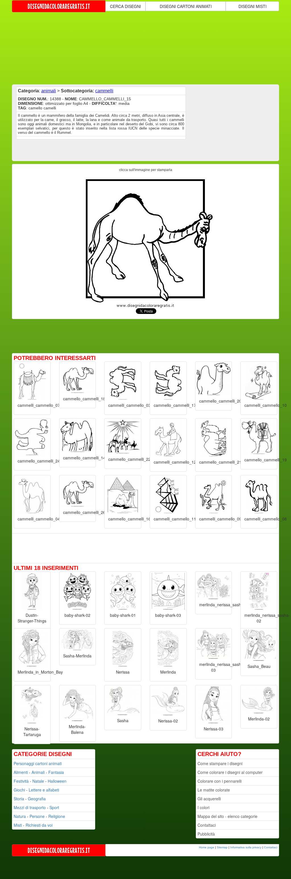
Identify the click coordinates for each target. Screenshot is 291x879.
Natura (20, 816)
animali (48, 90)
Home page (206, 847)
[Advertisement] (150, 47)
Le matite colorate (214, 790)
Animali (38, 772)
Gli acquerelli (209, 798)
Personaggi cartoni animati (38, 763)
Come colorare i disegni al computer (230, 772)
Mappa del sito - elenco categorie (227, 816)
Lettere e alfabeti (44, 790)
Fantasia (56, 772)
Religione (56, 816)
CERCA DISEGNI (125, 6)
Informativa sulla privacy (245, 847)
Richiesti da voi (39, 825)
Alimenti (21, 772)
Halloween (57, 781)
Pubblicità (206, 834)
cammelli (104, 90)
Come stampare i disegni (220, 763)
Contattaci (207, 825)
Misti (18, 825)
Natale (38, 781)
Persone (37, 816)
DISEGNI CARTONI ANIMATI (186, 6)
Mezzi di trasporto (30, 807)
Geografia (37, 798)
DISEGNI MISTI (252, 6)
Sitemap (222, 847)
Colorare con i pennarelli (220, 781)
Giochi (19, 790)
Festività (21, 781)
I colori (203, 807)
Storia (19, 798)
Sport (54, 807)
